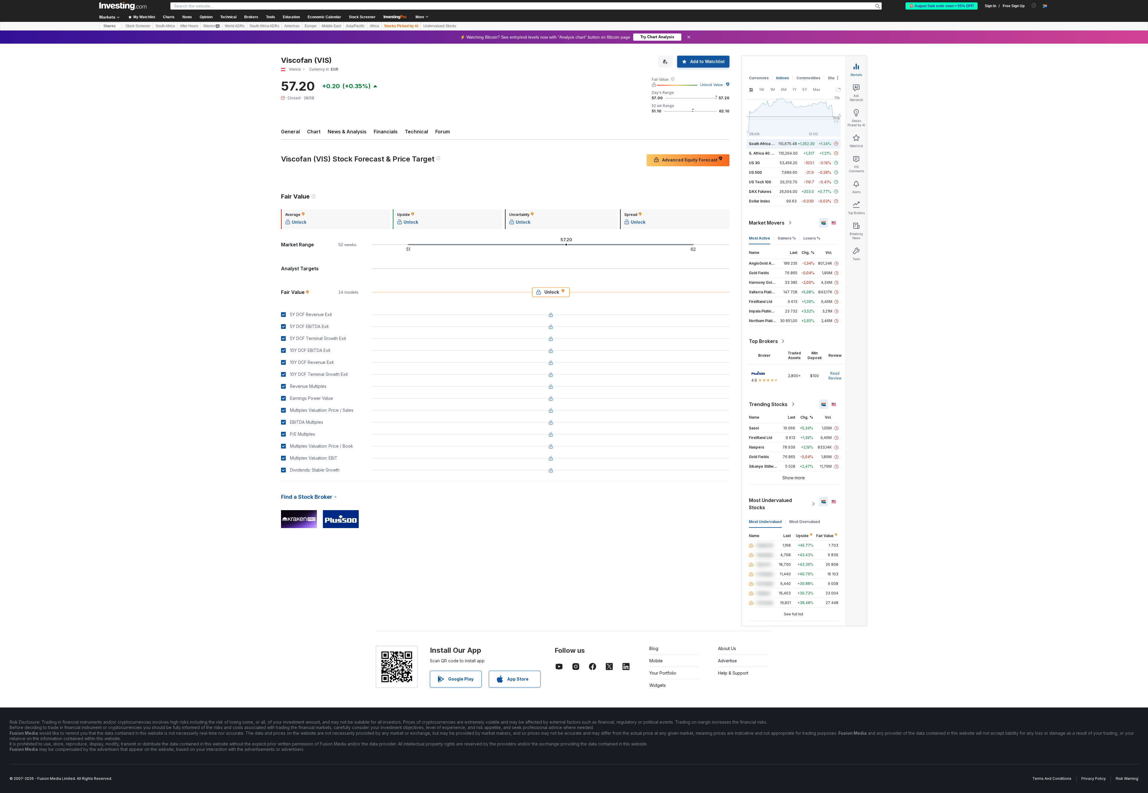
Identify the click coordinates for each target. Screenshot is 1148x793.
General (290, 132)
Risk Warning (1127, 778)
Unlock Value (711, 85)
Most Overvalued (804, 521)
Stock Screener (362, 17)
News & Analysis (347, 132)
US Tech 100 (760, 182)
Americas (292, 26)
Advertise (727, 660)
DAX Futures (760, 191)
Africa (374, 26)
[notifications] (1034, 5)
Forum (442, 132)
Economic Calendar (324, 17)
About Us (727, 648)
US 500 (755, 172)
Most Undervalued (765, 521)
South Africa (165, 26)
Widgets (657, 685)
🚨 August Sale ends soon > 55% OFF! (941, 6)
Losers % (811, 238)
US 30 (754, 163)
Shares (109, 26)
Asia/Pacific (355, 26)
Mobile (656, 660)
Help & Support (733, 672)
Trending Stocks (768, 404)
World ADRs (235, 26)
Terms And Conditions (1051, 778)
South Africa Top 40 (766, 143)
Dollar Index (759, 201)
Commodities (808, 78)
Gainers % (787, 238)
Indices (782, 78)
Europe (311, 26)
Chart (313, 132)
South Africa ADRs (264, 26)
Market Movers (766, 223)
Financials (386, 132)
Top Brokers (763, 341)
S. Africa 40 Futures (766, 153)
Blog (653, 648)
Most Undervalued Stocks (770, 503)
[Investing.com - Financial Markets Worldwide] (122, 6)
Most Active (759, 238)
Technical (416, 132)
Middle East (331, 26)
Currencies (759, 78)
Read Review (835, 375)
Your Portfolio (662, 672)
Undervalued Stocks (439, 26)
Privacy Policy (1093, 778)
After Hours (189, 26)
